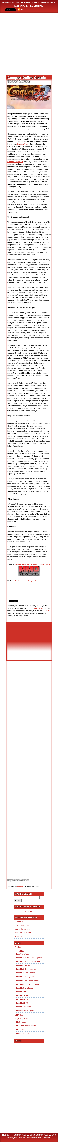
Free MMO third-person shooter (28, 984)
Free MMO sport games (25, 977)
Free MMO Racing (23, 965)
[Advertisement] (29, 43)
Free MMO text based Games (27, 980)
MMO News (38, 608)
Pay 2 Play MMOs (21, 1019)
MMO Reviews (8, 2)
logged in (20, 886)
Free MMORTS (22, 999)
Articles (35, 2)
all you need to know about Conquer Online (33, 564)
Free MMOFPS (22, 992)
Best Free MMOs (48, 2)
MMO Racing (21, 1022)
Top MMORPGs (36, 6)
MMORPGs (20, 1030)
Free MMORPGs (22, 996)
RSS (23, 9)
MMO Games (7, 1135)
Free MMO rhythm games (26, 969)
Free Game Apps (22, 954)
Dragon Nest (20, 921)
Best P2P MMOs (21, 6)
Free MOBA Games (23, 1007)
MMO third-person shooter (26, 1026)
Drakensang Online (22, 925)
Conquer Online (23, 144)
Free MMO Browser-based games (29, 958)
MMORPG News (23, 2)
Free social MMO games (25, 1011)
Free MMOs (19, 951)
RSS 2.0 (45, 611)
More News (29, 911)
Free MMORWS (22, 1003)
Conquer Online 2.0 (15, 162)
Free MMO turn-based (24, 988)
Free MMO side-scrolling (25, 973)
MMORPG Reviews (21, 1135)
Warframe (18, 937)
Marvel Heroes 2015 (23, 929)
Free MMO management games (28, 962)
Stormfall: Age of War (23, 933)
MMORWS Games (23, 1033)
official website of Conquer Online (27, 581)
